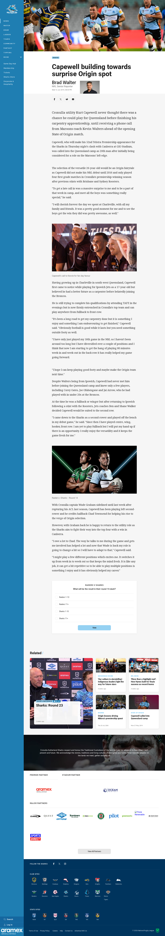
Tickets (7, 72)
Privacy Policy (45, 931)
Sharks (56, 58)
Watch (7, 25)
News (6, 21)
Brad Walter (64, 82)
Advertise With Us (81, 931)
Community (9, 43)
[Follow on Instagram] (65, 863)
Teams (7, 39)
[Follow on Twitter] (59, 863)
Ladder (7, 34)
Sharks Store (9, 77)
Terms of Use (33, 931)
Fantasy (8, 48)
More (6, 57)
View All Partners (94, 851)
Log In (10, 924)
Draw (6, 30)
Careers (55, 931)
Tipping (8, 53)
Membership (9, 68)
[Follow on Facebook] (54, 863)
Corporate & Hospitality (9, 82)
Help (61, 931)
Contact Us (69, 931)
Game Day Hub (10, 63)
